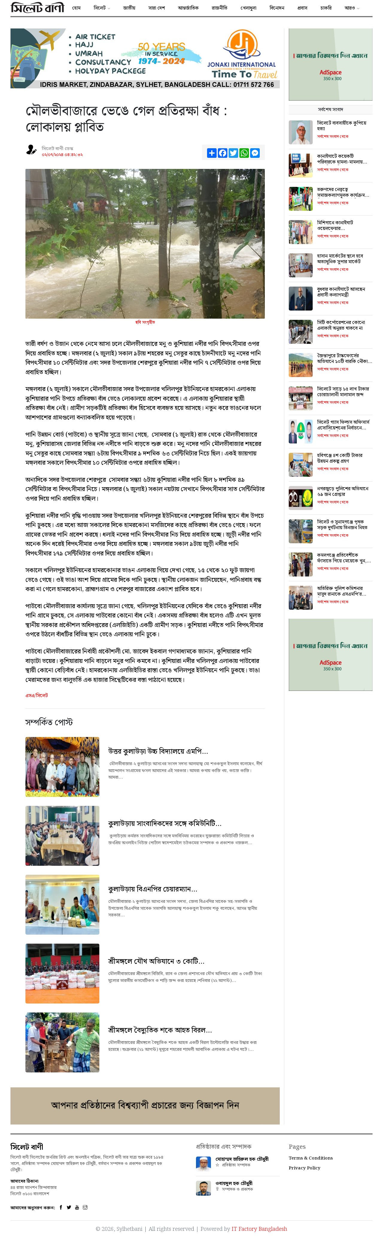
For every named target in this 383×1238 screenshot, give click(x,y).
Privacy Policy (304, 1168)
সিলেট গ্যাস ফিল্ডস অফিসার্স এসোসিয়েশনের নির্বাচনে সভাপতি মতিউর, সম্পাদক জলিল (343, 431)
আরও (350, 8)
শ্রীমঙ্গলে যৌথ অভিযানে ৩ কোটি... (156, 961)
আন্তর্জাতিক (188, 8)
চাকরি (326, 8)
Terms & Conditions (311, 1158)
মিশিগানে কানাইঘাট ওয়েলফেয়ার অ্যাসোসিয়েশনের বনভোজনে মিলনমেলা (343, 231)
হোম (76, 8)
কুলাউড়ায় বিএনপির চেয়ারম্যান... (152, 889)
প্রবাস (302, 8)
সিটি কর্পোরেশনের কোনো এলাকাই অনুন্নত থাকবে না (341, 325)
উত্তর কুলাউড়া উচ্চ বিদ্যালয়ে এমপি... (158, 751)
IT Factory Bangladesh (259, 1229)
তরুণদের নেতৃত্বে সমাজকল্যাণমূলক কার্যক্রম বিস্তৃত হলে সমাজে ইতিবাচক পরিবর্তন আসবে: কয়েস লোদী (343, 198)
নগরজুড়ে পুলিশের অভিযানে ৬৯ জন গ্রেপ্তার (342, 491)
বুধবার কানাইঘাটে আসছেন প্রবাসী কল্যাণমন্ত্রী (341, 292)
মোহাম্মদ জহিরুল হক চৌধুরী (242, 1159)
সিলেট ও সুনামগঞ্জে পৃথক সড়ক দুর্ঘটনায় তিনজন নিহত (342, 525)
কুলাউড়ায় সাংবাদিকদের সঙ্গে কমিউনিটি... (164, 824)
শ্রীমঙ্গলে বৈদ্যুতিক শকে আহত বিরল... (160, 1030)
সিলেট (100, 8)
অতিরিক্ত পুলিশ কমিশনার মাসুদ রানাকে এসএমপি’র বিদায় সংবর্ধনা (340, 594)
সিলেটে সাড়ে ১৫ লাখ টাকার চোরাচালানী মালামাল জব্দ (343, 392)
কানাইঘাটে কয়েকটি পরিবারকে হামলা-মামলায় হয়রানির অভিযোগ (340, 162)
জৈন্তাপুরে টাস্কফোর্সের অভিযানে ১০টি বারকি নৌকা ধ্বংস (342, 361)
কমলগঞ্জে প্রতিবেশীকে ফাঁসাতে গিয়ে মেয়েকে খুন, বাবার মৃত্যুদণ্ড (342, 561)
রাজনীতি (219, 8)
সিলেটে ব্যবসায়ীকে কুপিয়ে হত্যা (341, 126)
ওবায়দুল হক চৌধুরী (234, 1183)
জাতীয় (129, 8)
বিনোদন (277, 8)
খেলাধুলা (248, 8)
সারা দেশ (156, 8)
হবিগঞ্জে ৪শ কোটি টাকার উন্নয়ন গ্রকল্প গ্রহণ (339, 458)
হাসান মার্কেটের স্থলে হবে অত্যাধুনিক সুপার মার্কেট (340, 259)
